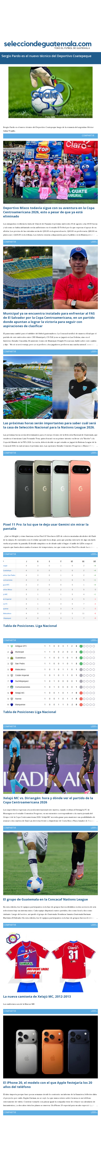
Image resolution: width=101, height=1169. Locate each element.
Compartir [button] (88, 135)
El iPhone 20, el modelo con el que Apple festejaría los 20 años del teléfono (47, 1084)
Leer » (94, 241)
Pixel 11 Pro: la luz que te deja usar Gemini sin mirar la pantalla (46, 526)
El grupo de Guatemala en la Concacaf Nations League (45, 899)
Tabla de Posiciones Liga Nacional (29, 712)
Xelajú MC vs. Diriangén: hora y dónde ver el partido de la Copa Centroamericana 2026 (48, 800)
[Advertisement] (50, 18)
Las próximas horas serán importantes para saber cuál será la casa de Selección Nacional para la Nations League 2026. (49, 425)
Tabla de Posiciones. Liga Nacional (30, 626)
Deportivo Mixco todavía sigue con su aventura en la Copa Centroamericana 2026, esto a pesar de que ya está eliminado (48, 212)
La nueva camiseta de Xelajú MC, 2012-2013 (37, 996)
